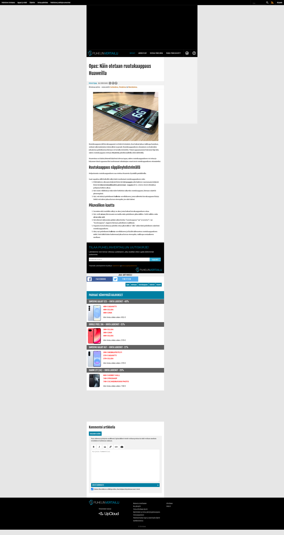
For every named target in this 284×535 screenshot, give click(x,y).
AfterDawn (169, 503)
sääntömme (116, 266)
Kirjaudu (279, 3)
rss (272, 2)
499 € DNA (107, 313)
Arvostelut (142, 53)
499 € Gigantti (110, 306)
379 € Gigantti (110, 355)
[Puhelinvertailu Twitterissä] (187, 53)
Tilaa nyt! (155, 260)
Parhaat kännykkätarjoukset (106, 295)
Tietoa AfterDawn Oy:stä (140, 509)
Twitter (126, 279)
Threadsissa (122, 87)
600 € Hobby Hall (111, 375)
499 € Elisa (108, 310)
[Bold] (93, 446)
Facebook (101, 279)
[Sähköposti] (110, 84)
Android (152, 285)
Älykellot (32, 3)
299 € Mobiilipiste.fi (112, 352)
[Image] (121, 446)
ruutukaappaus (143, 285)
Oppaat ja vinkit (22, 3)
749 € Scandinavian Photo (116, 381)
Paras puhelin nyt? (173, 53)
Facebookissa (114, 87)
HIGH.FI (168, 506)
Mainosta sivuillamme (140, 503)
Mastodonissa (132, 87)
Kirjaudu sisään (95, 434)
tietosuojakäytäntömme (129, 266)
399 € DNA (107, 333)
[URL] (110, 446)
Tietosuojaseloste (138, 515)
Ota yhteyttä (137, 506)
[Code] (116, 446)
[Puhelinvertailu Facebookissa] (194, 53)
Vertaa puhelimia (43, 3)
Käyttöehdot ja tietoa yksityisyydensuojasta (146, 512)
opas (127, 285)
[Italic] (99, 446)
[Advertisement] (125, 406)
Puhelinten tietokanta (8, 3)
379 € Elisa (108, 359)
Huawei (158, 285)
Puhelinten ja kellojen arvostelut (60, 3)
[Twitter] (113, 84)
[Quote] (105, 446)
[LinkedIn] (116, 84)
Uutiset (132, 53)
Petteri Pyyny (93, 83)
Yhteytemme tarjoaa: (105, 509)
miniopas (134, 285)
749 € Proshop (110, 378)
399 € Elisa (108, 329)
